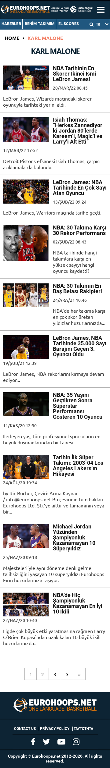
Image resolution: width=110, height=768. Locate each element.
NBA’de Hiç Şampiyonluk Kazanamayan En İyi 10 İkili (77, 603)
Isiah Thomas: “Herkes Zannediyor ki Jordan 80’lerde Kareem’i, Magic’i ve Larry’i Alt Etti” (77, 130)
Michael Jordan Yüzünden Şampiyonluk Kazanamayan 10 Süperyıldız (74, 537)
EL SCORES (68, 23)
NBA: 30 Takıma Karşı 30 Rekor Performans (79, 230)
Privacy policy (54, 729)
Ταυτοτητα (83, 729)
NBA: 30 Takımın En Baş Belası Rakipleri (77, 288)
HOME (12, 38)
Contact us (25, 729)
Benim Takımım (40, 23)
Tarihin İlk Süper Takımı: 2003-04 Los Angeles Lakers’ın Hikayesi (78, 465)
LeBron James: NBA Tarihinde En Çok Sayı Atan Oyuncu (80, 187)
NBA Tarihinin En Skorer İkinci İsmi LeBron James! (74, 73)
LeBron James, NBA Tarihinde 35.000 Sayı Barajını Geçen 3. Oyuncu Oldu (79, 346)
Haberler (11, 23)
